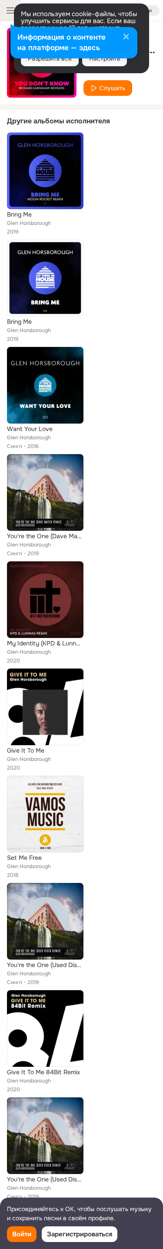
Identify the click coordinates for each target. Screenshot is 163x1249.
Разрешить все (50, 58)
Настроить (104, 58)
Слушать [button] (112, 88)
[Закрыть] (126, 37)
